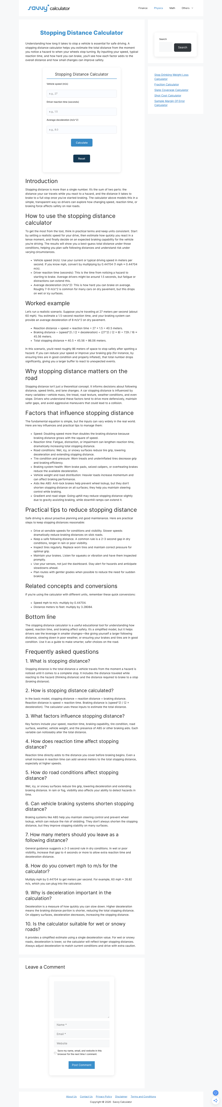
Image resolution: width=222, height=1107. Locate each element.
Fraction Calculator (166, 84)
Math (172, 8)
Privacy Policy (104, 1096)
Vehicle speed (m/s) (57, 83)
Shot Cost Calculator (167, 95)
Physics (158, 8)
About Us (71, 1096)
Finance (143, 8)
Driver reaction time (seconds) (63, 101)
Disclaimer (121, 1096)
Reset (81, 158)
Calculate (82, 142)
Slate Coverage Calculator (171, 90)
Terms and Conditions (143, 1096)
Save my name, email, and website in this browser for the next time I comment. (80, 1052)
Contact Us (86, 1096)
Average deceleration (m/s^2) (62, 119)
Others (185, 8)
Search (163, 39)
